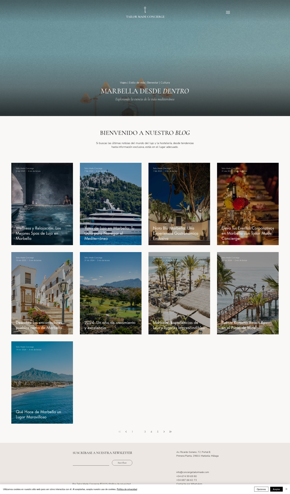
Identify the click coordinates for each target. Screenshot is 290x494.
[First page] (119, 431)
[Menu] (228, 12)
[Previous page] (126, 431)
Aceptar (276, 489)
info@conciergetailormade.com (192, 472)
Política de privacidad (120, 484)
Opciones (261, 489)
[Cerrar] (286, 489)
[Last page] (170, 431)
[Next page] (164, 431)
